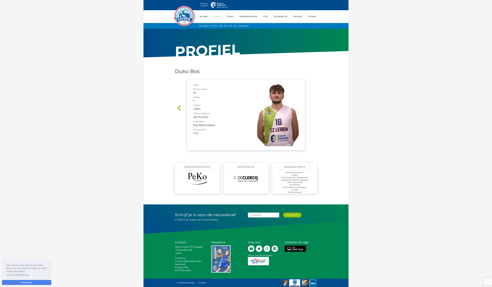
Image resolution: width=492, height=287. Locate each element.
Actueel (204, 16)
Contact (312, 16)
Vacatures (243, 26)
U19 (220, 26)
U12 (235, 26)
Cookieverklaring (185, 283)
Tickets (229, 16)
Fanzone (297, 16)
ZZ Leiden (204, 26)
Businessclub (280, 16)
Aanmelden (292, 215)
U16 (225, 26)
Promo (213, 26)
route (199, 247)
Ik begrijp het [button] (26, 282)
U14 (230, 26)
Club (265, 16)
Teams (217, 16)
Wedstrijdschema (248, 16)
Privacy (202, 283)
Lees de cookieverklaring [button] (18, 275)
